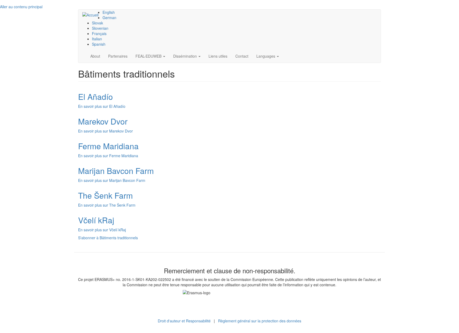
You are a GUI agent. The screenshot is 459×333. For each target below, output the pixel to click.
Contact (241, 56)
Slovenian (100, 28)
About (95, 56)
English (109, 12)
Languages (266, 56)
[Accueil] (92, 15)
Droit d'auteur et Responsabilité (184, 320)
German (109, 17)
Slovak (97, 22)
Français (99, 33)
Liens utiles (218, 56)
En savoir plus (101, 106)
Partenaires (118, 56)
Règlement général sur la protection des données (259, 320)
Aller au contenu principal (21, 6)
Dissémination (185, 56)
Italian (97, 38)
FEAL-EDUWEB (149, 56)
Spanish (98, 44)
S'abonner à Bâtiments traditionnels (108, 237)
